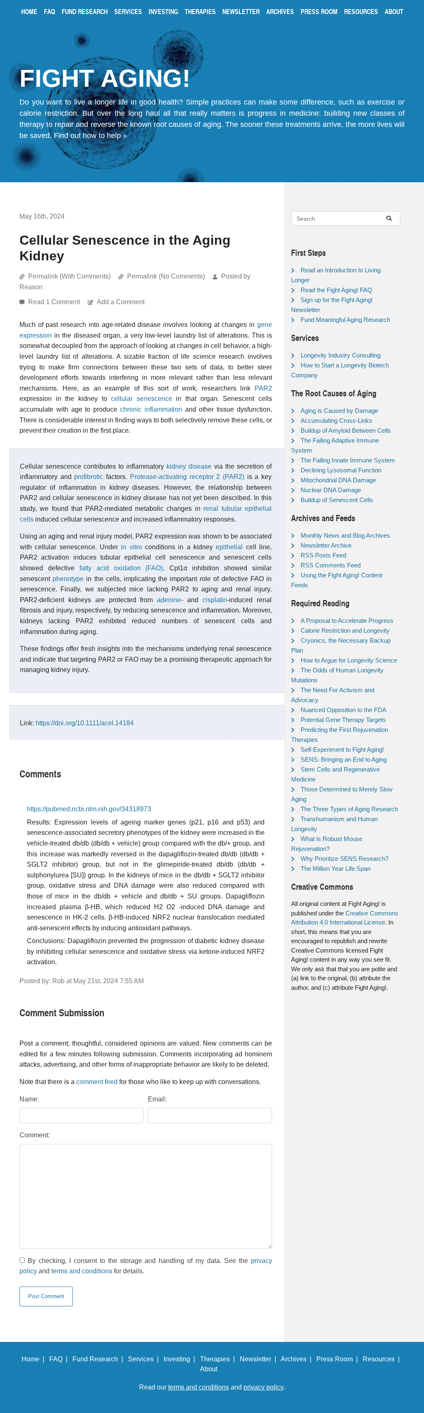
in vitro (131, 546)
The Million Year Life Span (336, 868)
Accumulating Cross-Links (336, 420)
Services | (145, 1359)
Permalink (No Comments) (166, 276)
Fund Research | (99, 1359)
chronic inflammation (151, 409)
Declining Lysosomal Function (341, 470)
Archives (280, 11)
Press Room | (338, 1359)
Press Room (319, 11)
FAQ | (60, 1359)
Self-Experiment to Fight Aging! (342, 749)
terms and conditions (81, 1271)
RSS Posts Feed (323, 555)
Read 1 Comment (55, 301)
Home (29, 11)
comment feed (97, 1081)
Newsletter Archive (326, 545)
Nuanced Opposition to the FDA (343, 709)
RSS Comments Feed (331, 565)
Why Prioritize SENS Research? (344, 858)
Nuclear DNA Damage (331, 489)
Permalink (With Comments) (69, 276)
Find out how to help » (90, 135)
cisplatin (214, 599)
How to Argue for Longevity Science (349, 660)
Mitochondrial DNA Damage (338, 480)
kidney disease (189, 466)
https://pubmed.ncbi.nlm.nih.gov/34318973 (89, 809)
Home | (35, 1359)
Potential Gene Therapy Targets (343, 719)
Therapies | (219, 1359)
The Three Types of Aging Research (349, 809)
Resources (361, 11)
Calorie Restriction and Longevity (345, 630)
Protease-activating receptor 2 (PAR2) (187, 476)
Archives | (298, 1359)
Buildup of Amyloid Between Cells (346, 430)
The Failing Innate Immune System (348, 460)
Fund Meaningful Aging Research (345, 319)
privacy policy (263, 1387)
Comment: (34, 1135)
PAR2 (263, 388)
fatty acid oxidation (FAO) (121, 568)
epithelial (229, 546)
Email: (157, 1099)
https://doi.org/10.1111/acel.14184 (85, 723)
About (394, 11)
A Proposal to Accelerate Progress (347, 620)
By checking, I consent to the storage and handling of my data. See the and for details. (145, 1266)
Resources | (383, 1359)
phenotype (68, 578)
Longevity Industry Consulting (341, 355)
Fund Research (85, 11)
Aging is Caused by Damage (339, 410)
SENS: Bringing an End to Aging (344, 759)
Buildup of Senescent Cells (337, 499)
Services (128, 11)
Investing (163, 11)
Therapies (200, 11)
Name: (29, 1099)
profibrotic (88, 476)
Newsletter (241, 11)
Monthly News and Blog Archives (345, 535)
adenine (169, 599)
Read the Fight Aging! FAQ (336, 289)
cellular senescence (141, 398)
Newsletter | (259, 1359)
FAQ (49, 11)
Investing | (181, 1359)
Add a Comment (121, 301)
